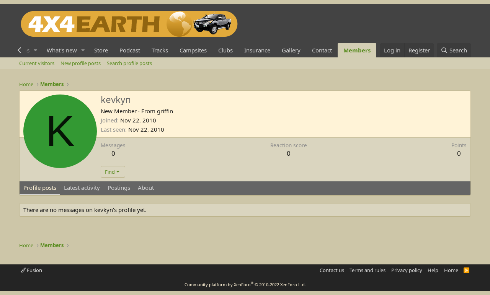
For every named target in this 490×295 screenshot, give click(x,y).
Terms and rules (367, 270)
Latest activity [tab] (82, 187)
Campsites (193, 50)
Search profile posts (129, 63)
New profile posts (80, 63)
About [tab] (146, 187)
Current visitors (36, 63)
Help (433, 270)
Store (101, 50)
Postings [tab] (119, 187)
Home (451, 270)
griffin (165, 111)
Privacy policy (406, 270)
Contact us (332, 270)
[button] (35, 50)
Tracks (160, 50)
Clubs (225, 50)
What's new (62, 50)
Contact (322, 50)
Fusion (34, 270)
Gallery (291, 50)
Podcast (129, 50)
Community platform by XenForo (245, 284)
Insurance (257, 50)
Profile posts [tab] (39, 187)
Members (357, 50)
